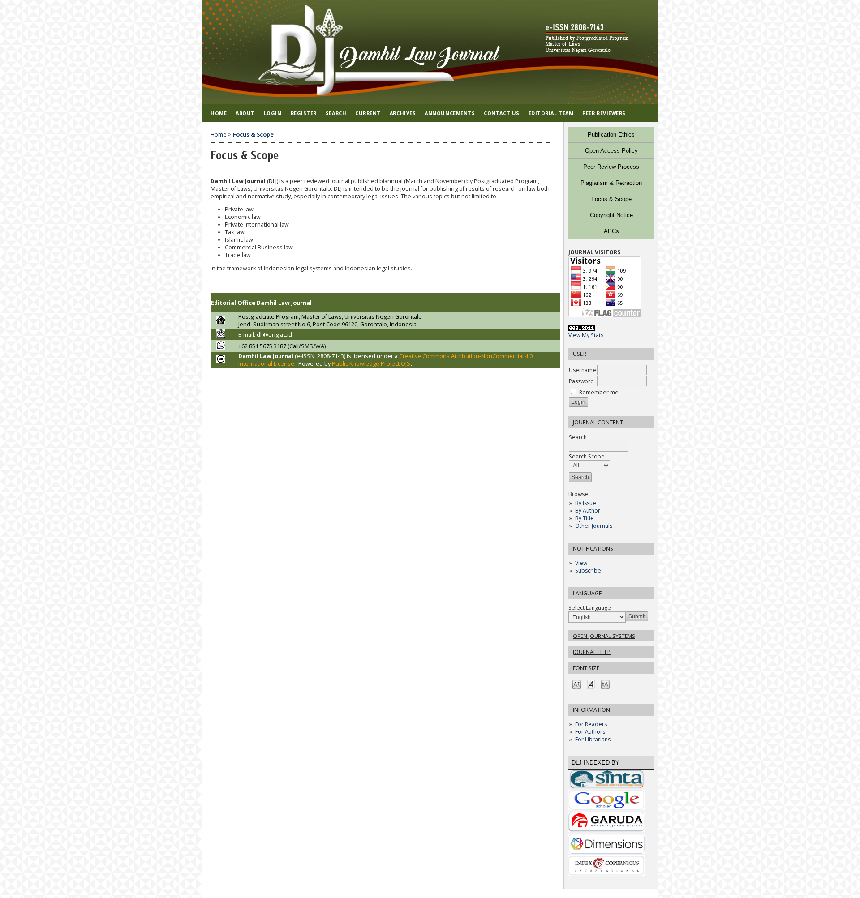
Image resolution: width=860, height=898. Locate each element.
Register (304, 113)
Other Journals (593, 526)
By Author (587, 510)
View (581, 563)
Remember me (599, 392)
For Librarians (593, 739)
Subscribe (588, 570)
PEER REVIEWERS (604, 113)
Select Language (589, 607)
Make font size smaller (576, 684)
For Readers (591, 724)
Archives (403, 113)
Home (219, 113)
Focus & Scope (253, 134)
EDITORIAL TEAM (551, 113)
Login (273, 113)
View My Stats (585, 335)
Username (582, 370)
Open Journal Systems (604, 636)
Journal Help (592, 652)
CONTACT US (501, 113)
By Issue (585, 503)
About (245, 113)
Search (336, 113)
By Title (584, 518)
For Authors (590, 732)
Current (368, 113)
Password (581, 381)
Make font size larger (605, 684)
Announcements (450, 113)
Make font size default (590, 684)
